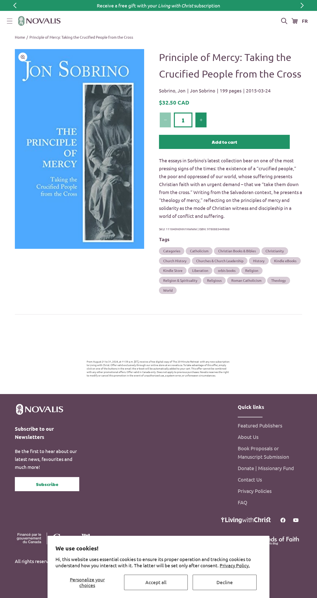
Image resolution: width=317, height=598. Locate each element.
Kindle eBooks (285, 260)
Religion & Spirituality (180, 280)
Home (20, 37)
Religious (214, 280)
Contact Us (250, 479)
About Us (248, 437)
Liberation (200, 270)
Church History (174, 260)
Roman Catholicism (246, 280)
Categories (171, 251)
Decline (224, 582)
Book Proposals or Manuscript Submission (263, 452)
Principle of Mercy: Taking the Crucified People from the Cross (81, 37)
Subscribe (47, 484)
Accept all (155, 582)
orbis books (227, 270)
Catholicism (199, 251)
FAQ (242, 502)
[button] (9, 21)
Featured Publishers (260, 425)
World (168, 290)
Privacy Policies (255, 491)
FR (305, 21)
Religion (251, 270)
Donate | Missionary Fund (266, 468)
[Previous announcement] (14, 5)
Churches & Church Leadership (219, 260)
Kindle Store (173, 270)
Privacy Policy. (235, 565)
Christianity (274, 251)
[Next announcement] (302, 5)
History (258, 260)
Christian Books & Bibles (237, 251)
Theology (278, 280)
